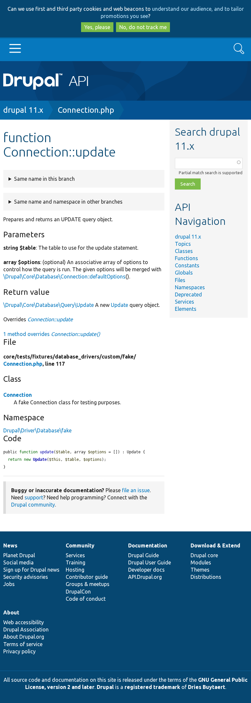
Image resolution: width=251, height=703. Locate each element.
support (34, 497)
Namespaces (190, 287)
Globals (184, 273)
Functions (186, 258)
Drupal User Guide (149, 562)
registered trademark (152, 687)
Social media (18, 562)
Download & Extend (215, 545)
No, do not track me (143, 27)
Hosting (75, 570)
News (10, 545)
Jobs (9, 584)
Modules (201, 562)
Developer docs (146, 570)
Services (184, 302)
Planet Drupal (19, 555)
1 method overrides (51, 334)
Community (80, 545)
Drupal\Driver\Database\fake (37, 430)
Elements (185, 309)
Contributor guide (87, 577)
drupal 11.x (23, 110)
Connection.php (86, 110)
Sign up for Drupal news (31, 570)
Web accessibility (23, 622)
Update (119, 305)
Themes (200, 570)
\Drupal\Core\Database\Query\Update (48, 305)
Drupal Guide (143, 555)
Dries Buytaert (206, 687)
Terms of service (22, 644)
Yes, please (97, 27)
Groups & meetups (87, 584)
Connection (17, 395)
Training (75, 562)
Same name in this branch (44, 179)
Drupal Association (26, 629)
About (11, 612)
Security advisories (25, 577)
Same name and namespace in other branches (68, 202)
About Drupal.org (23, 637)
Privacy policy (19, 651)
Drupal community (33, 505)
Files (180, 280)
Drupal (105, 687)
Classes (184, 251)
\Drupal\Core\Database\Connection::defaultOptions (64, 276)
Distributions (206, 577)
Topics (183, 244)
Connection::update (50, 319)
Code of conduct (86, 599)
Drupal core (204, 555)
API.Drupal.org (145, 577)
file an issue (136, 490)
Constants (187, 265)
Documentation (147, 545)
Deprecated (188, 294)
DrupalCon (78, 591)
